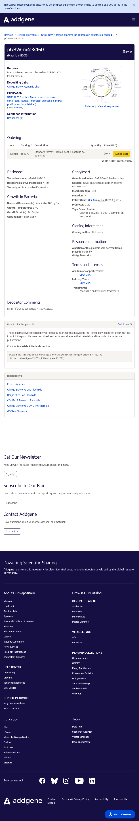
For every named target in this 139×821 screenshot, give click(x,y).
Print (128, 52)
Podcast (8, 742)
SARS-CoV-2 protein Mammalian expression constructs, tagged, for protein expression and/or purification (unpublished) (34, 101)
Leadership (9, 606)
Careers (8, 636)
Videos (7, 757)
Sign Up (10, 474)
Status (51, 802)
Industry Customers (14, 641)
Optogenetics (79, 678)
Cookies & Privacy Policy (75, 799)
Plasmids (17, 411)
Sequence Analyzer (82, 731)
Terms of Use (121, 799)
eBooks (7, 732)
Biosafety (8, 626)
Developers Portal (81, 742)
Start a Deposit (11, 708)
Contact (51, 799)
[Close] (132, 4)
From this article (16, 384)
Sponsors (8, 616)
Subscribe (11, 502)
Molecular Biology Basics (16, 737)
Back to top (123, 324)
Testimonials (10, 611)
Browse (8, 34)
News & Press (11, 646)
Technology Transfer (14, 657)
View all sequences (108, 106)
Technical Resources (14, 682)
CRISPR (76, 663)
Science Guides (12, 752)
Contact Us (12, 531)
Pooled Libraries (80, 621)
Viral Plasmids (79, 688)
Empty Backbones (81, 668)
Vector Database (80, 736)
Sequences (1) (15, 118)
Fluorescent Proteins (82, 673)
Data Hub (77, 726)
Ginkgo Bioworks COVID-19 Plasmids (28, 405)
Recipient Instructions (15, 652)
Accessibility (101, 799)
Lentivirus (77, 642)
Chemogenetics (80, 658)
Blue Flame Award (13, 631)
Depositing (9, 672)
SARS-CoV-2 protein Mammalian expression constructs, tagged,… (78, 34)
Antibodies (77, 606)
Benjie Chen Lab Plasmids (21, 395)
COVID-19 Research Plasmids (23, 400)
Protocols (8, 747)
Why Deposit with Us (14, 703)
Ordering (8, 677)
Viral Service (10, 687)
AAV (74, 637)
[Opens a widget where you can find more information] (120, 814)
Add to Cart (121, 153)
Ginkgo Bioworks (27, 34)
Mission (8, 601)
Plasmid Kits (78, 616)
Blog (6, 727)
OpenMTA (84, 274)
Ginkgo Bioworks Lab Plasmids (24, 389)
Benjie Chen (33, 86)
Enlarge (89, 106)
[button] (133, 20)
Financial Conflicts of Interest (19, 621)
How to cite (14, 107)
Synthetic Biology (81, 683)
